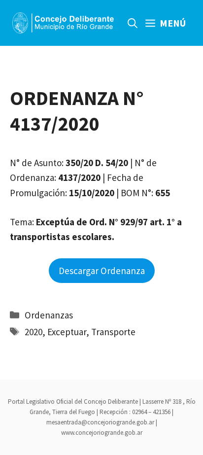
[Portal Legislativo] (63, 22)
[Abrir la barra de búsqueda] (132, 22)
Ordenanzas (49, 315)
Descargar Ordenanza (102, 271)
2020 (33, 332)
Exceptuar (66, 332)
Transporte (113, 332)
